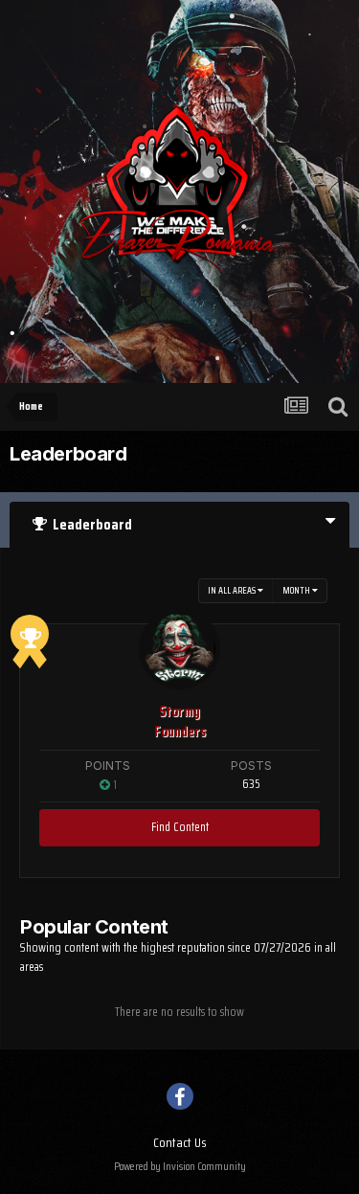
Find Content (180, 827)
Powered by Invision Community (180, 1166)
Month (297, 590)
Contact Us (180, 1142)
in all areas (233, 590)
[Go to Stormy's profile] (179, 649)
